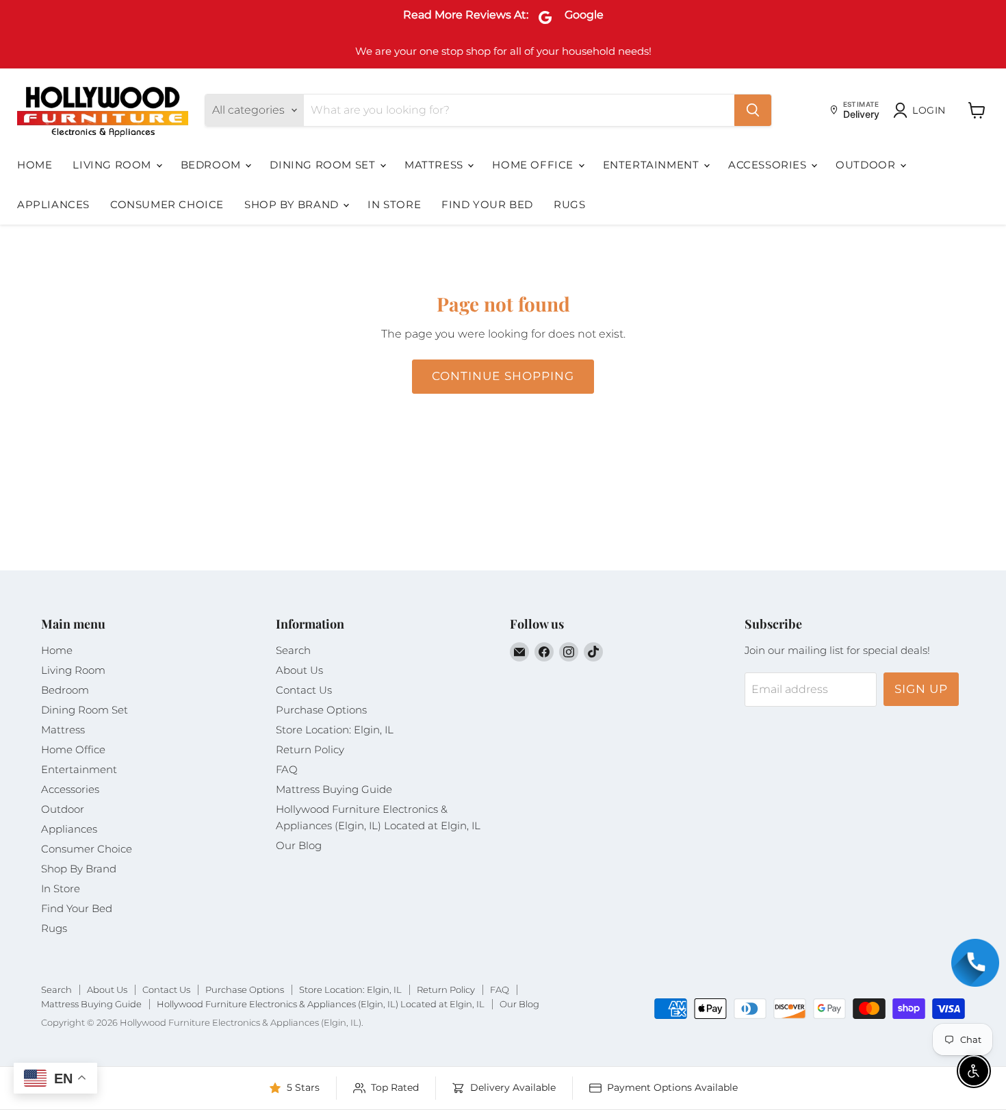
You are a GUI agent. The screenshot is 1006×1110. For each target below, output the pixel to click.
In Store (394, 204)
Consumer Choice (167, 204)
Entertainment (652, 164)
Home (34, 164)
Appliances (53, 204)
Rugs (569, 204)
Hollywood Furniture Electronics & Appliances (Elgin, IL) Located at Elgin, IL (321, 1003)
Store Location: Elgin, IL (335, 729)
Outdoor (867, 164)
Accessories (769, 164)
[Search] (752, 110)
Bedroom (212, 164)
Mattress (435, 164)
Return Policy (310, 749)
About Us (299, 670)
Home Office (534, 164)
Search (293, 650)
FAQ (287, 769)
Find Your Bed (487, 204)
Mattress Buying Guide (334, 789)
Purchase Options (321, 709)
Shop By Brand (292, 204)
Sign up (921, 689)
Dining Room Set (324, 164)
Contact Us (304, 689)
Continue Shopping (502, 376)
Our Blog (299, 845)
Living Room (113, 164)
